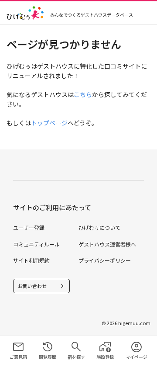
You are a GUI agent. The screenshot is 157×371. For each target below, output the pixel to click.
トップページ (49, 122)
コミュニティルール (36, 244)
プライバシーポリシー (104, 260)
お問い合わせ (32, 285)
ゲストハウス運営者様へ (107, 244)
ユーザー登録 (28, 227)
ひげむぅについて (99, 227)
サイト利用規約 (31, 260)
